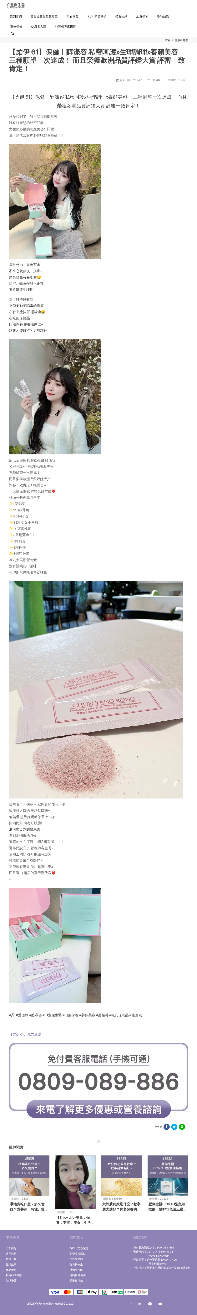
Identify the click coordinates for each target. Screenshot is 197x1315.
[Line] (150, 1304)
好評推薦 (11, 1280)
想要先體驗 (76, 1259)
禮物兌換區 (76, 1269)
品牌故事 (11, 1264)
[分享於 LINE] (182, 1127)
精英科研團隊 (14, 1275)
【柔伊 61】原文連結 (25, 1034)
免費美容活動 (77, 1253)
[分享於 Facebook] (167, 1127)
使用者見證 (181, 40)
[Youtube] (160, 1304)
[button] (12, 33)
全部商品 (11, 1248)
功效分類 (11, 1259)
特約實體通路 (77, 1275)
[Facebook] (131, 1304)
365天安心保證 (78, 1248)
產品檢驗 (11, 1269)
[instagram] (140, 1304)
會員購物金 (76, 1264)
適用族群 (11, 1253)
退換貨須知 (76, 1280)
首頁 (167, 40)
